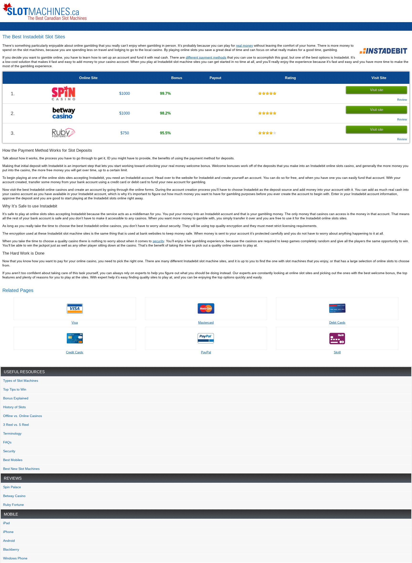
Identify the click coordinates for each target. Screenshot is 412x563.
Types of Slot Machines (20, 380)
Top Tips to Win (14, 389)
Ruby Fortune (13, 505)
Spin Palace (12, 487)
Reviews (13, 478)
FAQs (7, 442)
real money (244, 45)
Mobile (11, 514)
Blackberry (11, 549)
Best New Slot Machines (21, 469)
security (158, 241)
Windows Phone (15, 558)
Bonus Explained (15, 398)
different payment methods (206, 57)
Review (402, 99)
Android (9, 541)
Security (9, 451)
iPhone (8, 532)
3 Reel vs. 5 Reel (16, 425)
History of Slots (14, 407)
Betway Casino (14, 496)
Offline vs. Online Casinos (22, 416)
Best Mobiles (12, 460)
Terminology (12, 433)
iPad (6, 523)
